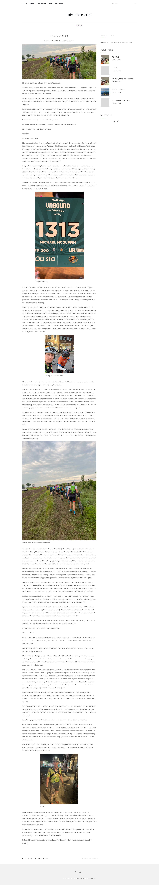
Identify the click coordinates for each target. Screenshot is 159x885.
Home (24, 4)
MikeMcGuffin (68, 41)
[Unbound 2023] (59, 61)
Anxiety (115, 68)
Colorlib (78, 878)
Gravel (79, 26)
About (32, 4)
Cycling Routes (56, 4)
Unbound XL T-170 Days (121, 100)
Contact (42, 4)
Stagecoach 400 (89, 859)
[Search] (135, 3)
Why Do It (115, 57)
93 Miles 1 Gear (118, 89)
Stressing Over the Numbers (123, 78)
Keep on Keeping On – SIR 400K (36, 859)
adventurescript (79, 14)
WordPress (92, 878)
